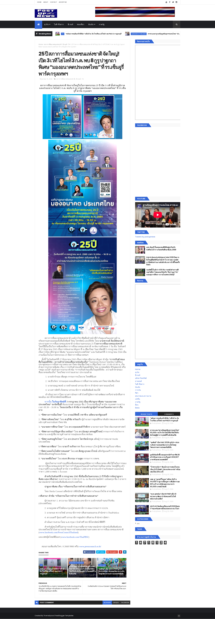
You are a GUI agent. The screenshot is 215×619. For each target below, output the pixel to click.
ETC (138, 524)
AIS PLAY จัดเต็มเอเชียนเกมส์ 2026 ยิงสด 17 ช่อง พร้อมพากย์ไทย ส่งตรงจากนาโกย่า (165, 507)
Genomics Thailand (117, 34)
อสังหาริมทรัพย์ (141, 378)
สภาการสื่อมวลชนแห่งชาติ (52, 44)
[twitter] (173, 2)
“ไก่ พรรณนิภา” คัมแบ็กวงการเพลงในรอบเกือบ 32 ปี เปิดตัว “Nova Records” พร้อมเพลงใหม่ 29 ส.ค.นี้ (165, 469)
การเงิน (138, 390)
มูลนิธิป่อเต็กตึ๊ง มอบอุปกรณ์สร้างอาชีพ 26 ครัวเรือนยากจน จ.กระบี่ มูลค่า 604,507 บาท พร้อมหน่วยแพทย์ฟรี (165, 457)
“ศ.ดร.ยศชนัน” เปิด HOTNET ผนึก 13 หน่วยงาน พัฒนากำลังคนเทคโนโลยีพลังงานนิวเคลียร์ (163, 496)
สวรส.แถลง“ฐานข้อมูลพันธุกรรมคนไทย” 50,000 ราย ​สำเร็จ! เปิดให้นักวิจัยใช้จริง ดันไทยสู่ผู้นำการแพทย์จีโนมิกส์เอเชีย (168, 34)
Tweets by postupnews (145, 237)
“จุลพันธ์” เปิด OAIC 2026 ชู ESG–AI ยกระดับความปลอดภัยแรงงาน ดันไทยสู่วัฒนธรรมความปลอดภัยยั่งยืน (111, 571)
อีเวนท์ (70, 24)
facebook (125, 602)
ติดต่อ (137, 408)
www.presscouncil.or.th (90, 546)
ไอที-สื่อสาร (59, 24)
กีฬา (136, 393)
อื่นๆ (136, 405)
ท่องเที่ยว (80, 24)
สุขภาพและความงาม (143, 396)
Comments (169, 414)
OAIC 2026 (102, 565)
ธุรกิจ (46, 24)
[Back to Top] (179, 616)
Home (39, 2)
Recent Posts (146, 414)
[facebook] (169, 2)
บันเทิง (91, 24)
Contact (53, 2)
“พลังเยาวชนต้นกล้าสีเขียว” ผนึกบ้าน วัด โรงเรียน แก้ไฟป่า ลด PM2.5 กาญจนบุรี (72, 34)
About (45, 2)
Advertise (63, 2)
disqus (116, 602)
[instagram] (176, 2)
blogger (107, 602)
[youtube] (166, 2)
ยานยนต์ (138, 381)
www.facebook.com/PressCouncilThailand (58, 532)
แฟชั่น (137, 399)
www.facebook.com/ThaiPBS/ (74, 537)
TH (69, 44)
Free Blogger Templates (64, 616)
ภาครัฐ (102, 24)
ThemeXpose (49, 616)
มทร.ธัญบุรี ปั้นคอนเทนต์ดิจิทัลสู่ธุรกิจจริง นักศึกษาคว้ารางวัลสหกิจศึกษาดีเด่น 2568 (161, 248)
